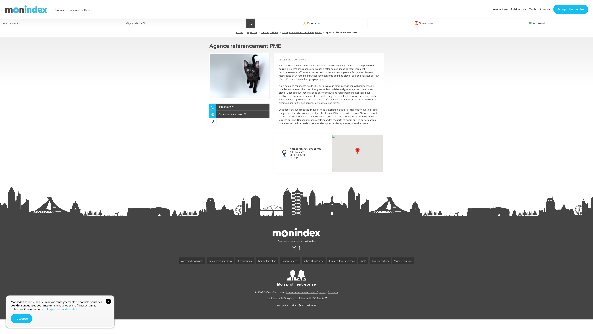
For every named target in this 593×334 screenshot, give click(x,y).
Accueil (239, 32)
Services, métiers (269, 32)
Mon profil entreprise (571, 9)
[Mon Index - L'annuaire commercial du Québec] (26, 9)
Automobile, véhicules (192, 260)
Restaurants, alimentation (342, 260)
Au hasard (538, 23)
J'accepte (21, 319)
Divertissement (244, 260)
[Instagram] (294, 248)
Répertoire (252, 32)
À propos (544, 9)
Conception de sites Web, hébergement (302, 32)
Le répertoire (500, 9)
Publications (518, 9)
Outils (532, 9)
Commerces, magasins (220, 260)
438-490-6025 (226, 107)
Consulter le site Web (231, 114)
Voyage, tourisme (403, 260)
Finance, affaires (290, 260)
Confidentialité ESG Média (309, 298)
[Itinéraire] (213, 122)
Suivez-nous (425, 23)
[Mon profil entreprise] (296, 278)
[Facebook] (299, 248)
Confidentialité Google (279, 298)
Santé (363, 260)
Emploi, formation (267, 260)
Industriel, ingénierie (314, 260)
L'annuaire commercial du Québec (306, 292)
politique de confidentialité (60, 309)
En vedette (313, 23)
